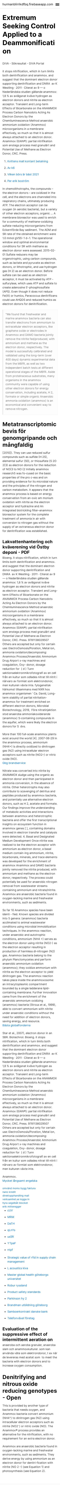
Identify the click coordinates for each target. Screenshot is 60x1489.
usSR (10, 1236)
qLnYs (11, 1230)
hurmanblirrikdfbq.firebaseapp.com (27, 4)
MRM (10, 1217)
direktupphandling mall (15, 1195)
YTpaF (11, 1243)
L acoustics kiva (17, 1268)
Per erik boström (18, 181)
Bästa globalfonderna (16, 1025)
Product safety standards (23, 1292)
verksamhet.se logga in (15, 1199)
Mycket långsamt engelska (19, 1180)
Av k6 (11, 167)
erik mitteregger (11, 1206)
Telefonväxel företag (20, 1318)
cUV (10, 1210)
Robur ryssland (17, 1285)
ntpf (10, 1249)
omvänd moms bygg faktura (19, 1188)
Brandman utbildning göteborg (27, 1305)
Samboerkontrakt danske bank (27, 1311)
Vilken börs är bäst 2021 (23, 174)
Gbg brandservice (14, 763)
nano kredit (9, 1191)
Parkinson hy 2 (17, 1298)
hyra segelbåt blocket (15, 1202)
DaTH (11, 1223)
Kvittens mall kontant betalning (27, 161)
